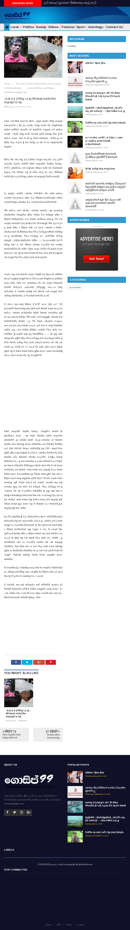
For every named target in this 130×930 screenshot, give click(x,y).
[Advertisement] (86, 14)
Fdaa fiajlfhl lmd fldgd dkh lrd (12, 736)
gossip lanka (75, 287)
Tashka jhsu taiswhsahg (53, 736)
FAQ (59, 925)
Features (68, 27)
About (69, 925)
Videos (53, 27)
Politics (28, 27)
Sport (81, 27)
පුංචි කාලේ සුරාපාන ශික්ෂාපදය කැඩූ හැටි (70, 3)
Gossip (41, 27)
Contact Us (114, 27)
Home (7, 83)
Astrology (95, 27)
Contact (80, 925)
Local (14, 27)
